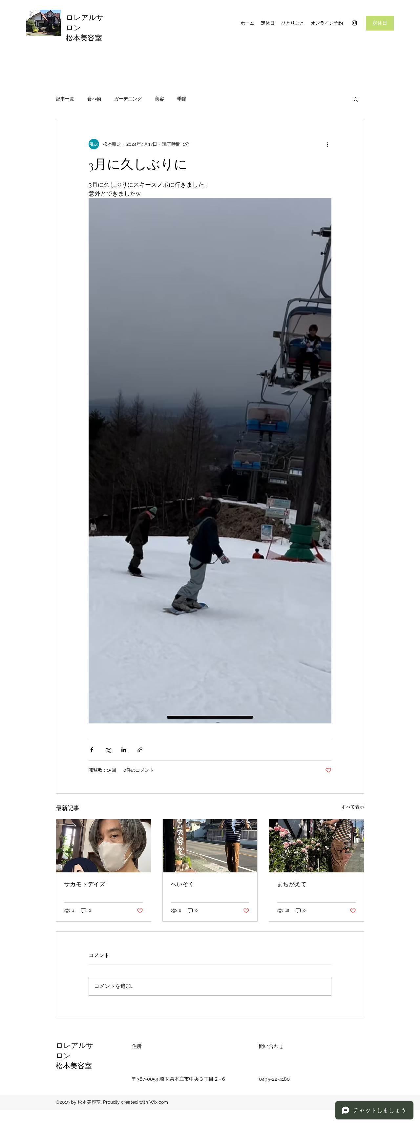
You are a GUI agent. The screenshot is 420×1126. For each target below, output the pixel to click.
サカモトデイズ (84, 884)
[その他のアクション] (327, 144)
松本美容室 (84, 38)
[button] (356, 99)
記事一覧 (65, 98)
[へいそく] (210, 845)
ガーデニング (128, 98)
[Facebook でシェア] (92, 750)
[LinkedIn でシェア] (124, 750)
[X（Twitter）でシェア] (108, 750)
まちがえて (291, 884)
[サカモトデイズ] (103, 845)
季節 (181, 98)
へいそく (182, 884)
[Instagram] (354, 23)
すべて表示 (352, 806)
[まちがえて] (316, 845)
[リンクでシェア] (140, 750)
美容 (159, 98)
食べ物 (94, 98)
